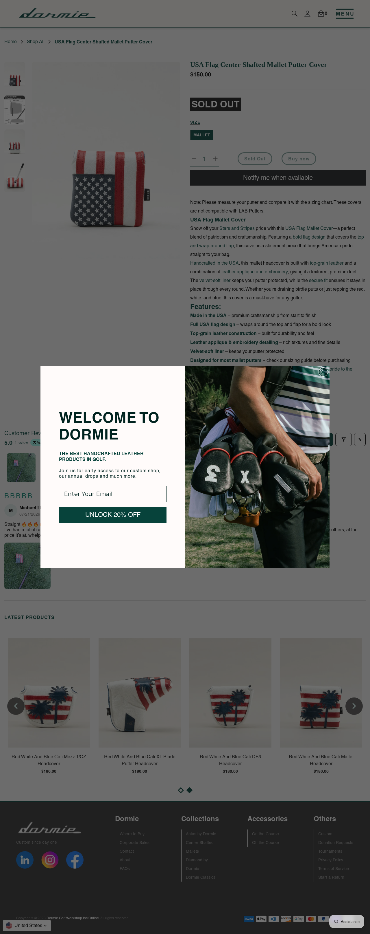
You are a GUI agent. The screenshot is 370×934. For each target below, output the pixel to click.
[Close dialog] (323, 372)
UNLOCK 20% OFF (112, 514)
